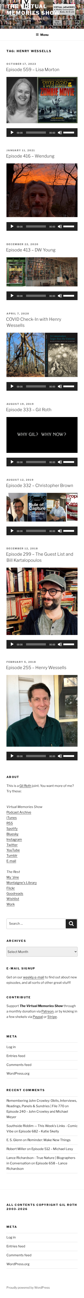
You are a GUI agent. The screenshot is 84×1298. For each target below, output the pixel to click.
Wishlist (12, 899)
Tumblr (11, 856)
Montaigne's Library (21, 883)
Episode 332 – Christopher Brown (39, 485)
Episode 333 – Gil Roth (28, 409)
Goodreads (14, 894)
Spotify (12, 829)
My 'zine (12, 877)
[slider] (69, 132)
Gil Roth (25, 786)
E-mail (11, 861)
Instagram (14, 839)
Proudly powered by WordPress (28, 1287)
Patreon (47, 1011)
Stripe (52, 1017)
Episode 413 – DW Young (31, 250)
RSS (9, 823)
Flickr (10, 888)
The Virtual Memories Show (33, 9)
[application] (42, 132)
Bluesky (12, 834)
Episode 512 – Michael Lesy (52, 1149)
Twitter (12, 845)
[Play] (12, 132)
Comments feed (18, 1065)
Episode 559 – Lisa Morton (32, 69)
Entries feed (15, 1056)
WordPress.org (18, 1073)
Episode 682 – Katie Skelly (39, 1131)
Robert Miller (16, 1149)
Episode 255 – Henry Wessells (36, 667)
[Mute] (60, 132)
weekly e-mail (33, 977)
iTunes (11, 818)
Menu (44, 35)
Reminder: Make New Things (49, 1140)
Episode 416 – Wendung (30, 156)
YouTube (13, 850)
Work (10, 904)
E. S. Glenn (14, 1140)
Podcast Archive (18, 812)
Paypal (38, 1017)
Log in (11, 1047)
